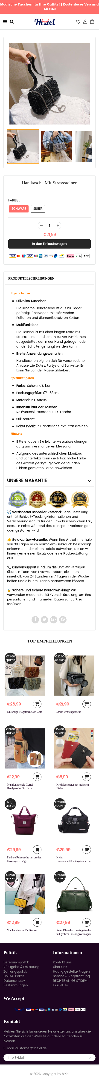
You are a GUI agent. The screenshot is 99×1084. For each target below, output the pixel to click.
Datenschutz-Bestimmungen (15, 983)
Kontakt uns (62, 962)
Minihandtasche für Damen (22, 930)
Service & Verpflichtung (71, 976)
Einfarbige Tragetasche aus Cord (24, 711)
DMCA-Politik (13, 976)
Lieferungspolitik (16, 962)
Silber (38, 209)
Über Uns (60, 967)
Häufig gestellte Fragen (71, 971)
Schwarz (19, 209)
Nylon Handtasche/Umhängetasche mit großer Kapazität (73, 861)
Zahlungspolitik (15, 971)
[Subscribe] (89, 1057)
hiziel (65, 1074)
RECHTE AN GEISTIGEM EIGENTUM (70, 983)
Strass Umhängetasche (68, 711)
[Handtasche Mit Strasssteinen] (49, 84)
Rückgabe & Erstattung (21, 967)
